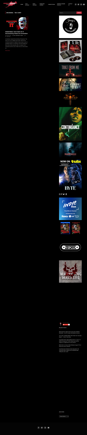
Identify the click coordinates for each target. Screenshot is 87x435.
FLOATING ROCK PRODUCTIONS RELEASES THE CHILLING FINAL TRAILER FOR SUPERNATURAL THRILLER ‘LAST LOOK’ (69, 350)
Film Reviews (27, 4)
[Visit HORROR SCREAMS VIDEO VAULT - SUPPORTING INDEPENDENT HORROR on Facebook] (61, 194)
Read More (7, 50)
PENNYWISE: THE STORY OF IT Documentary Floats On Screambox (16, 32)
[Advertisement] (70, 293)
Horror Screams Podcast (61, 4)
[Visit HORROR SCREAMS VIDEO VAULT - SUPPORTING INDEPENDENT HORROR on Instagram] (60, 194)
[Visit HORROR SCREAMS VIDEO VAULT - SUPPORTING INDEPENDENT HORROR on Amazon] (66, 194)
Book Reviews (35, 4)
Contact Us (70, 4)
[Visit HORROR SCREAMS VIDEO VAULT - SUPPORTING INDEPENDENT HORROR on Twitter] (64, 194)
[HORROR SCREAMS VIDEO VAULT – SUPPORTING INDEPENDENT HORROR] (9, 4)
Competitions (51, 4)
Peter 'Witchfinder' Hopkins (18, 35)
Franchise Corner (42, 4)
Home (22, 4)
